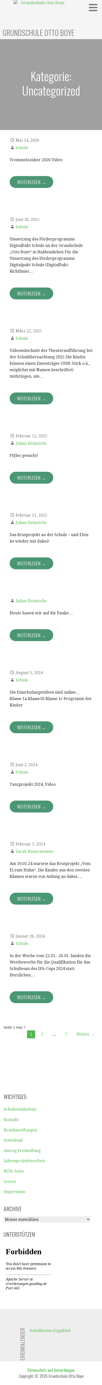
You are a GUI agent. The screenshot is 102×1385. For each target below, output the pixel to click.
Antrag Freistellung (22, 1150)
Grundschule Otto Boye (38, 32)
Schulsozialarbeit (20, 1109)
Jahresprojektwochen (24, 1160)
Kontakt (11, 1119)
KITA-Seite (14, 1171)
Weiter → (85, 1034)
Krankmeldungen (20, 1130)
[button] (95, 7)
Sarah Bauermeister (35, 851)
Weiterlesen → (31, 182)
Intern (10, 1181)
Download (13, 1140)
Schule (22, 147)
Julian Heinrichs (31, 443)
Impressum (14, 1191)
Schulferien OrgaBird (50, 1330)
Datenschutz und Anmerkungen (51, 1370)
